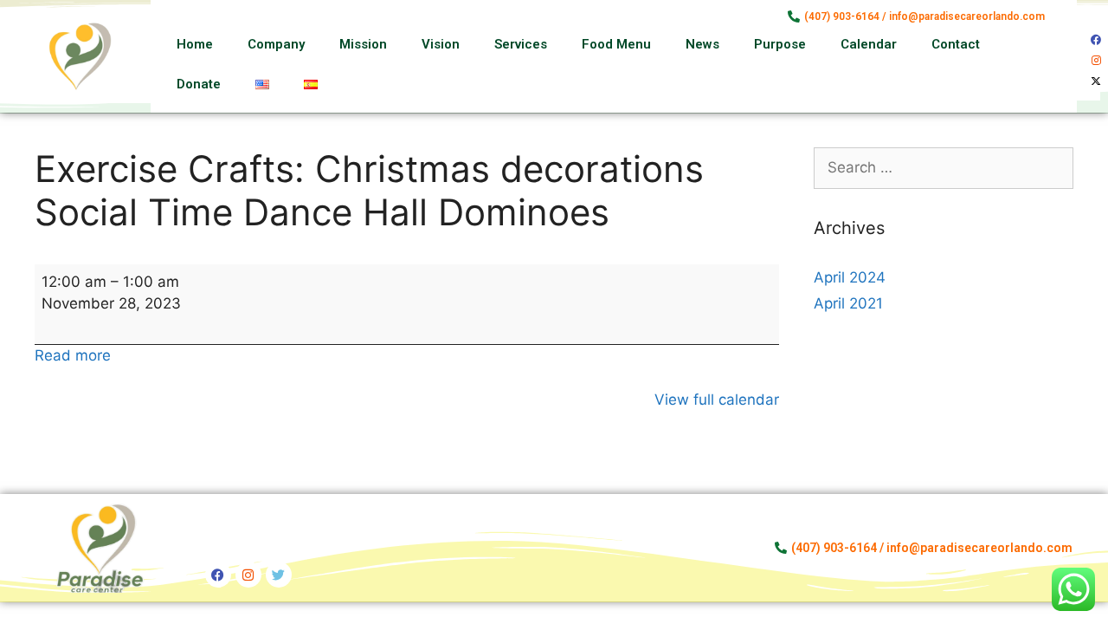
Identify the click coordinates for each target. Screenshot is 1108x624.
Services (520, 44)
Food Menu (616, 44)
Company (276, 44)
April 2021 (848, 303)
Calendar (869, 44)
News (702, 44)
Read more (73, 355)
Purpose (780, 44)
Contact (955, 44)
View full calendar (716, 399)
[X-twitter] (1095, 81)
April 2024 (850, 277)
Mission (363, 44)
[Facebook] (1095, 39)
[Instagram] (1095, 60)
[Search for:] (943, 167)
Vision (441, 44)
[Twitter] (279, 575)
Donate (199, 84)
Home (195, 44)
